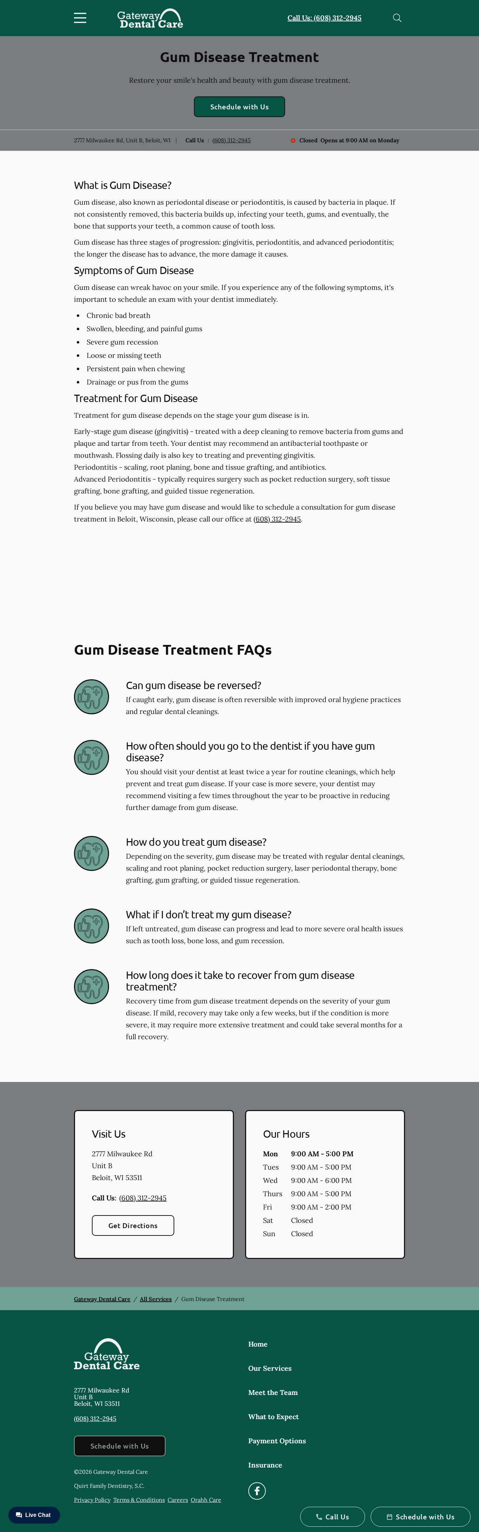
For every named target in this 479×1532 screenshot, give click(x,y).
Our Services (270, 1368)
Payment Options (277, 1440)
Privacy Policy (92, 1499)
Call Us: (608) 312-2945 (325, 17)
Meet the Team (273, 1392)
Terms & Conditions (139, 1499)
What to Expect (273, 1416)
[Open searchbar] (397, 18)
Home (258, 1344)
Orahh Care (206, 1499)
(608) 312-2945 (231, 140)
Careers (178, 1499)
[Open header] (81, 18)
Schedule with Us (239, 106)
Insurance (265, 1464)
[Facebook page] (257, 1491)
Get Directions (133, 1225)
